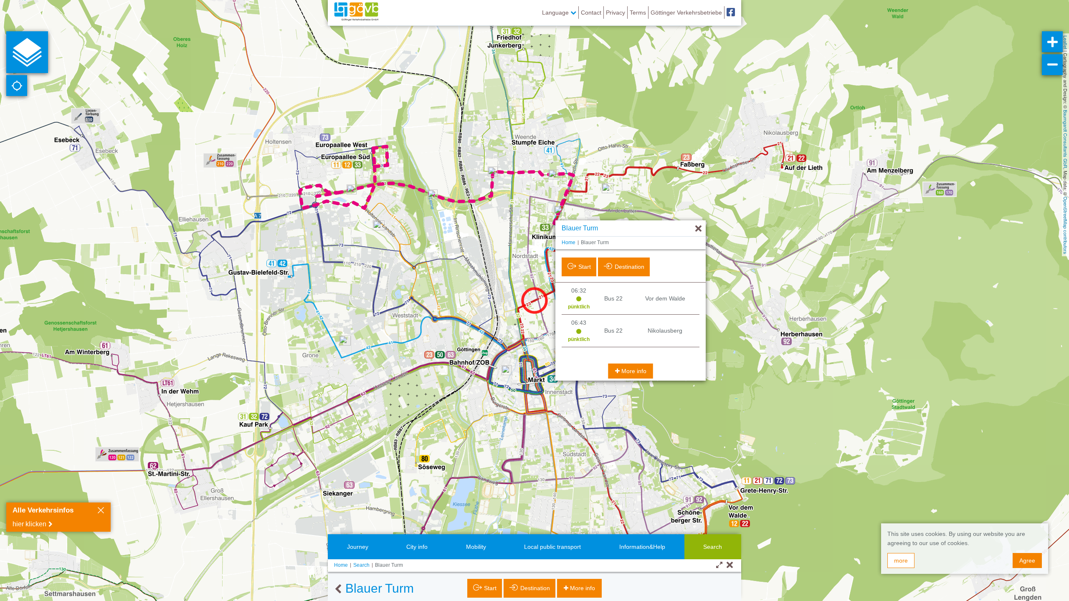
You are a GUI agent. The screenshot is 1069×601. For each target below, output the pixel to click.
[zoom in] (1052, 41)
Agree (1027, 560)
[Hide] (698, 228)
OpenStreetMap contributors (1065, 225)
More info (633, 371)
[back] (338, 589)
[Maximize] (719, 565)
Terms (638, 12)
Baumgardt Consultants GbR (1065, 139)
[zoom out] (1052, 64)
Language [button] (556, 12)
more (901, 560)
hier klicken (29, 524)
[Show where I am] (16, 85)
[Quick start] (27, 52)
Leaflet (1065, 42)
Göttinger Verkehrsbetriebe (686, 12)
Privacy (615, 12)
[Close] (101, 511)
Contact (591, 12)
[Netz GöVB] (356, 12)
